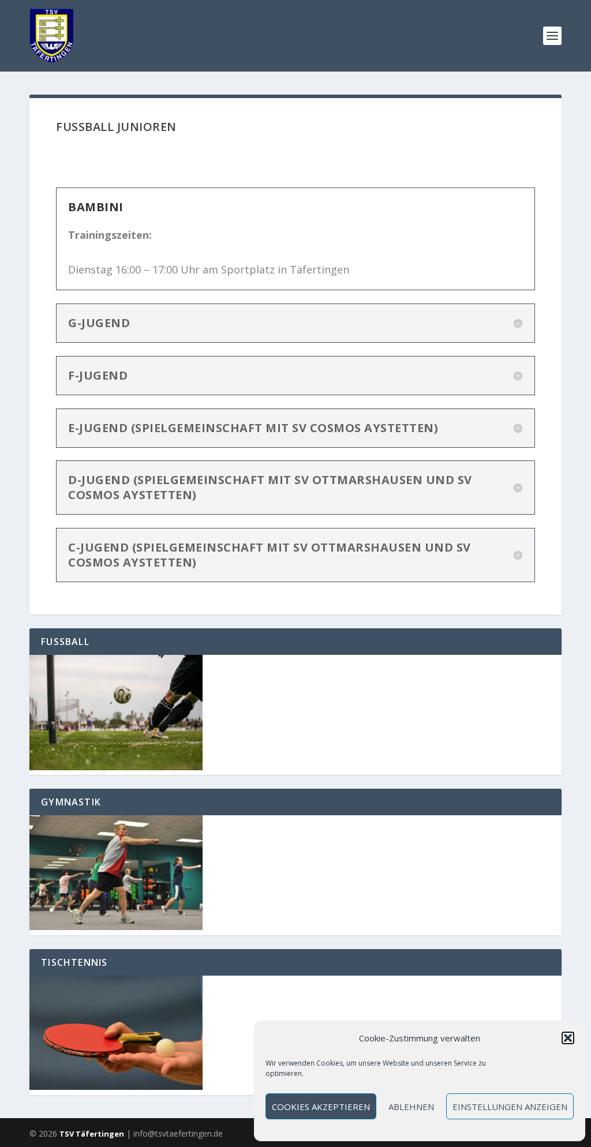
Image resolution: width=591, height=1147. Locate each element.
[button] (568, 1038)
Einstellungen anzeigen (509, 1106)
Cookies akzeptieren (321, 1106)
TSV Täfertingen (91, 1134)
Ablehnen (411, 1106)
